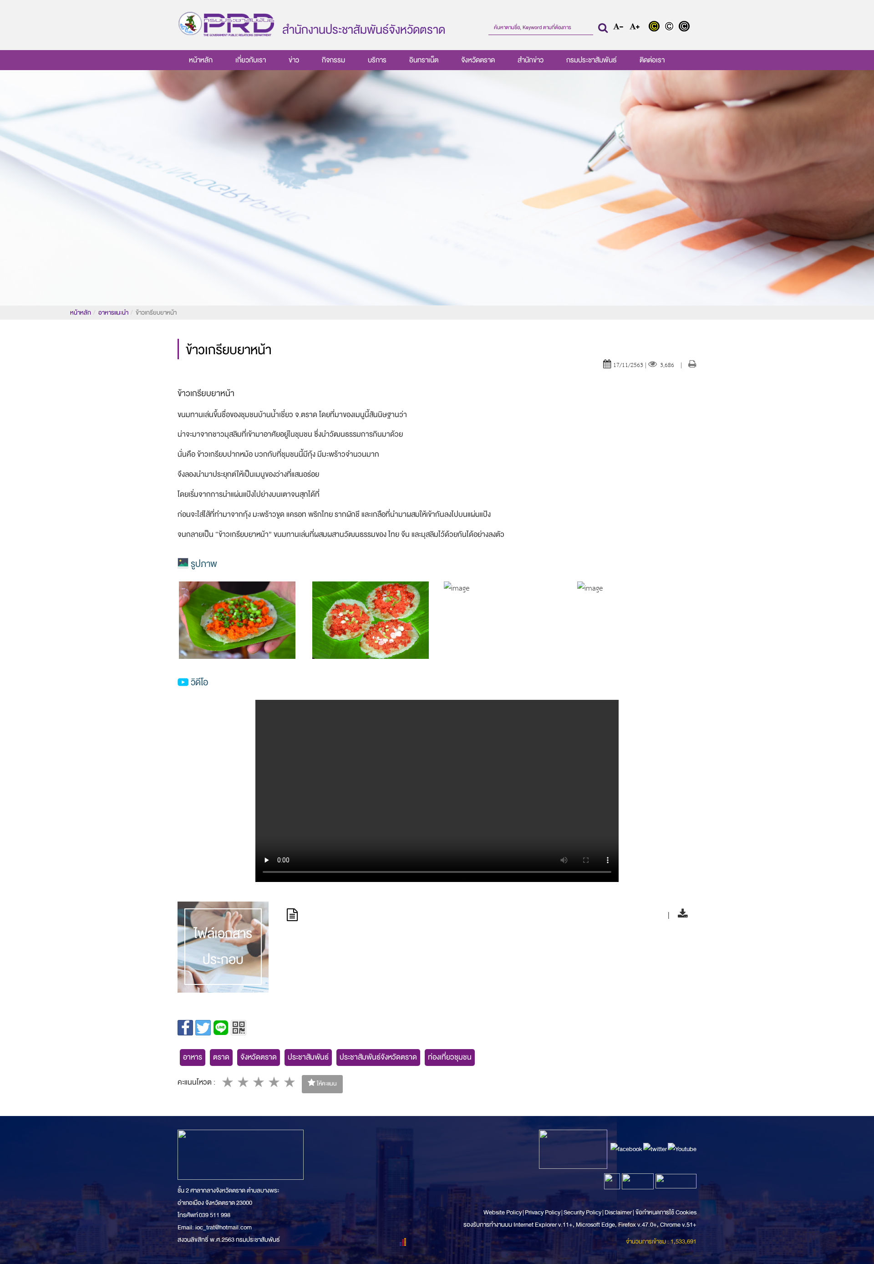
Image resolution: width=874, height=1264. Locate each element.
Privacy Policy (542, 1212)
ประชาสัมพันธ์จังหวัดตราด (378, 1057)
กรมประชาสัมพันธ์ (591, 60)
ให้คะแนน (326, 1084)
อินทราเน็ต (423, 60)
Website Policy (503, 1212)
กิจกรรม (333, 60)
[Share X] (203, 1027)
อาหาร (192, 1057)
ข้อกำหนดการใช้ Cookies (665, 1212)
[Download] (680, 915)
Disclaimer (619, 1212)
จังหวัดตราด (478, 60)
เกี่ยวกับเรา (250, 60)
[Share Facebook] (185, 1027)
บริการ (377, 60)
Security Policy (582, 1212)
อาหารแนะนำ (113, 312)
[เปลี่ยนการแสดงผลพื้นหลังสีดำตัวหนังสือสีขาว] (685, 27)
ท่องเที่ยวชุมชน (450, 1057)
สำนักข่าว (531, 60)
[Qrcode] (238, 1027)
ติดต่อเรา (652, 60)
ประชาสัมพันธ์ (308, 1057)
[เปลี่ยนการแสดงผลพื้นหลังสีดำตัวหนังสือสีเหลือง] (656, 27)
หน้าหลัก (201, 60)
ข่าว (294, 60)
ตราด (221, 1057)
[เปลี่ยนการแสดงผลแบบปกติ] (671, 27)
